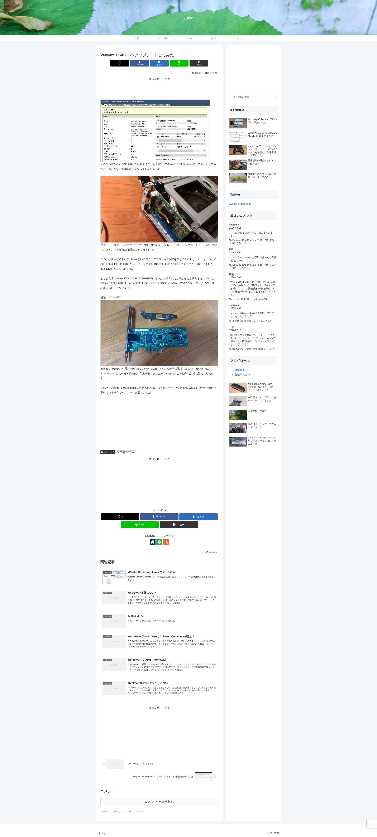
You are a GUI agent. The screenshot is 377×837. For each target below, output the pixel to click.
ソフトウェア (109, 452)
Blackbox (239, 369)
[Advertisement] (159, 88)
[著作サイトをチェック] (153, 542)
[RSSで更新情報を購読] (166, 542)
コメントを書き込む (159, 801)
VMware (131, 452)
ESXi (122, 452)
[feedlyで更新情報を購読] (159, 542)
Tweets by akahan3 (240, 203)
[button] (199, 63)
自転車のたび (242, 374)
